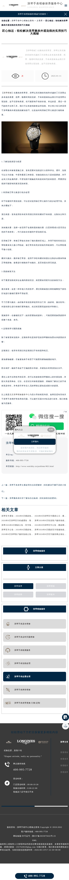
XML (34, 840)
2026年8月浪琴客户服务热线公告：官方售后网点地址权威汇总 (29, 534)
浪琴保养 (18, 586)
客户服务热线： (34, 832)
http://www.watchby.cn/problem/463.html (35, 466)
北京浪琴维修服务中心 (20, 394)
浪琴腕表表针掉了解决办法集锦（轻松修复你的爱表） (34, 498)
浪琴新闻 (18, 594)
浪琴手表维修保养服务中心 (45, 3)
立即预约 (34, 442)
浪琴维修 (7, 93)
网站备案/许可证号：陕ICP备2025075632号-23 (34, 836)
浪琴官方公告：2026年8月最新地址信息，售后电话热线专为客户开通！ (33, 530)
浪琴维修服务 (39, 609)
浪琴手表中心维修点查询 (23, 21)
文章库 (40, 21)
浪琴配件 (51, 594)
